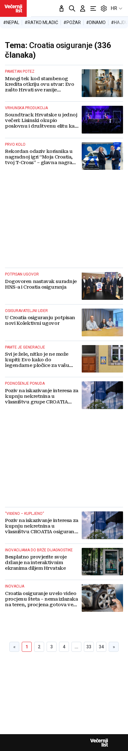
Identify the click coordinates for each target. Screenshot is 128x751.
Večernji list (99, 742)
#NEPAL (11, 22)
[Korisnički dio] (82, 8)
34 (101, 646)
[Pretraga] (72, 8)
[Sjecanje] (61, 8)
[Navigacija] (93, 8)
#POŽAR (72, 22)
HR (114, 8)
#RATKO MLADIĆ (41, 22)
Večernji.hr (13, 8)
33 (88, 646)
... (76, 646)
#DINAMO (96, 22)
